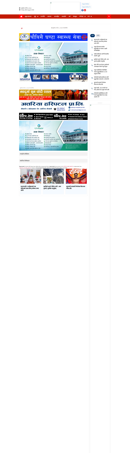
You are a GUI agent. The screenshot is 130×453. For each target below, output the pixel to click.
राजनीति (43, 16)
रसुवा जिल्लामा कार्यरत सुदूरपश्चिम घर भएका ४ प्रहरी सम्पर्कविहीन (100, 49)
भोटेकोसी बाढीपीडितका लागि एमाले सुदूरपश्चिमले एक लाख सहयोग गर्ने (100, 95)
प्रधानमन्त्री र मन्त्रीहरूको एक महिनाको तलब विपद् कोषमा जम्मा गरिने (100, 41)
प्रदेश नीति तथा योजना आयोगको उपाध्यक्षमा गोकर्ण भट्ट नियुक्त (101, 66)
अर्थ (69, 16)
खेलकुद (75, 16)
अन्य (89, 16)
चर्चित (98, 36)
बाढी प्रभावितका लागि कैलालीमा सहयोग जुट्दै (101, 55)
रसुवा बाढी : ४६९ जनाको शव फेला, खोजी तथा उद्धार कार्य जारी (101, 89)
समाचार (49, 16)
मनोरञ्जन (81, 16)
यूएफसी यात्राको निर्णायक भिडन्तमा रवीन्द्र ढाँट (100, 83)
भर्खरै (92, 36)
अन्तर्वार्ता (64, 16)
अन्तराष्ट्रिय (56, 16)
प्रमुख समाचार (28, 16)
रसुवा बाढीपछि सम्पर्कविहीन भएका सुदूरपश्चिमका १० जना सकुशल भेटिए (100, 72)
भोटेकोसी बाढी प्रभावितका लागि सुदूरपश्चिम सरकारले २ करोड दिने (101, 78)
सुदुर (35, 16)
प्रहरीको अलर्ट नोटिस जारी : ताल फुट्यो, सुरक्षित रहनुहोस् (101, 60)
